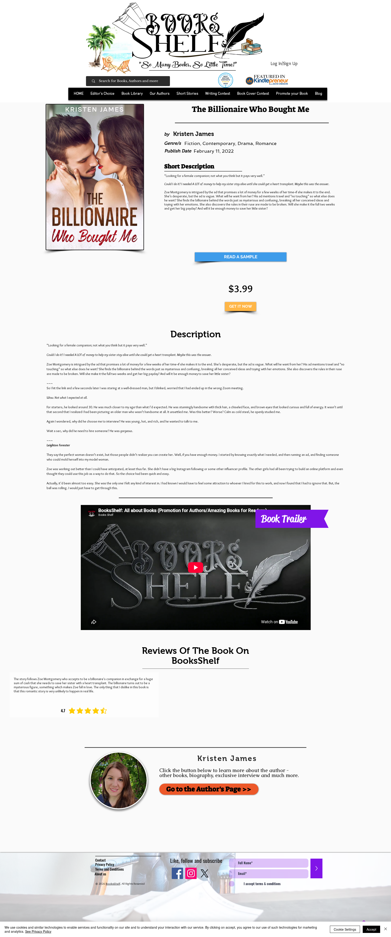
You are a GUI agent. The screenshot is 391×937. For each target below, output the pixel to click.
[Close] (385, 929)
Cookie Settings (345, 929)
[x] (204, 873)
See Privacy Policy (38, 931)
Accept (371, 929)
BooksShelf (113, 883)
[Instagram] (191, 873)
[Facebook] (177, 873)
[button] (132, 93)
